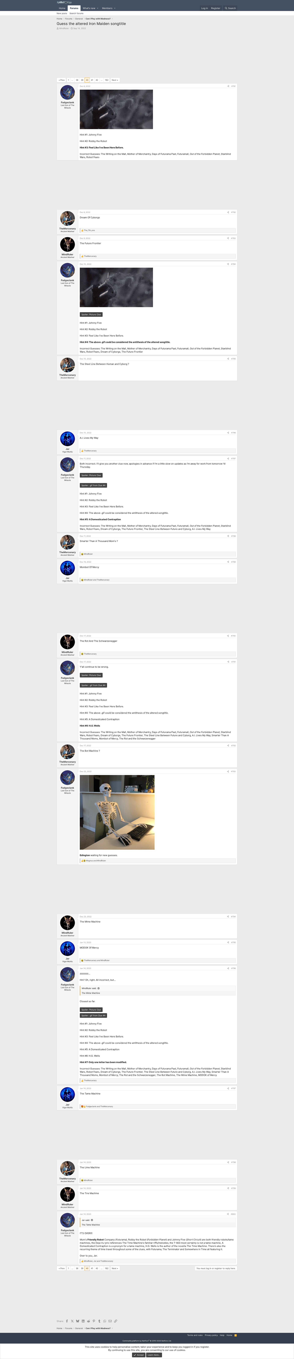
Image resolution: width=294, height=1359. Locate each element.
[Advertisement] (147, 54)
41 (92, 80)
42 (97, 80)
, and (98, 1261)
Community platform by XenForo (147, 1341)
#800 (233, 1214)
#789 (233, 562)
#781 (233, 86)
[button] (98, 8)
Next (114, 80)
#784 (233, 264)
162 (106, 80)
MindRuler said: (89, 988)
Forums (74, 8)
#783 (233, 238)
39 (82, 80)
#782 (233, 212)
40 (87, 80)
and (96, 580)
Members (107, 8)
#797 (233, 1088)
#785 (233, 359)
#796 (233, 968)
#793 (233, 771)
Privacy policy (211, 1335)
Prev (62, 80)
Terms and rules (195, 1335)
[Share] (228, 86)
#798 (233, 1162)
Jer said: (86, 1220)
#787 (233, 458)
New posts (62, 13)
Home (62, 8)
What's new (89, 8)
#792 (233, 745)
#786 (233, 432)
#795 (233, 942)
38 (77, 80)
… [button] (72, 80)
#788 (233, 536)
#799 (233, 1188)
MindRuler (64, 28)
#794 (233, 916)
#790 (233, 636)
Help (222, 1335)
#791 (233, 662)
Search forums (76, 13)
